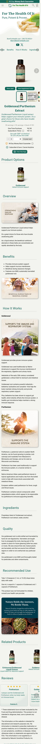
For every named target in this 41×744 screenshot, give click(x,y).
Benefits (9, 49)
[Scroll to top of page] (35, 740)
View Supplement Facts (25, 88)
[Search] (34, 5)
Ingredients (33, 49)
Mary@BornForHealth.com (19, 40)
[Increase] (11, 139)
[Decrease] (8, 139)
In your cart (27, 139)
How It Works (20, 49)
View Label (10, 88)
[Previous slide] (1, 49)
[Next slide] (37, 49)
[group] (20, 177)
